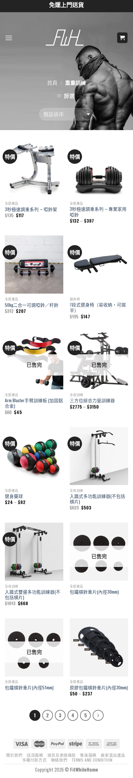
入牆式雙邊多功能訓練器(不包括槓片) (32, 594)
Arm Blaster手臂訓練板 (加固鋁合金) (34, 403)
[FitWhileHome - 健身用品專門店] (66, 37)
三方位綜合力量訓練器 (92, 400)
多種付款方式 (34, 760)
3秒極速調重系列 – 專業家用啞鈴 (98, 211)
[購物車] (122, 37)
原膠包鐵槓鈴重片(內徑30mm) (99, 688)
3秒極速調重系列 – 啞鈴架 (31, 209)
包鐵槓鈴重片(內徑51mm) (29, 688)
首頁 (52, 82)
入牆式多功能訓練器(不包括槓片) (97, 499)
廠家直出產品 (113, 755)
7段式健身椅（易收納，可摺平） (98, 307)
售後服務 (88, 755)
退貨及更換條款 (61, 755)
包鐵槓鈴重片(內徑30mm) (94, 592)
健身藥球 (14, 496)
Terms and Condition (92, 760)
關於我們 (14, 755)
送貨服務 (35, 755)
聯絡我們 (59, 760)
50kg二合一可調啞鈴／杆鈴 (31, 305)
